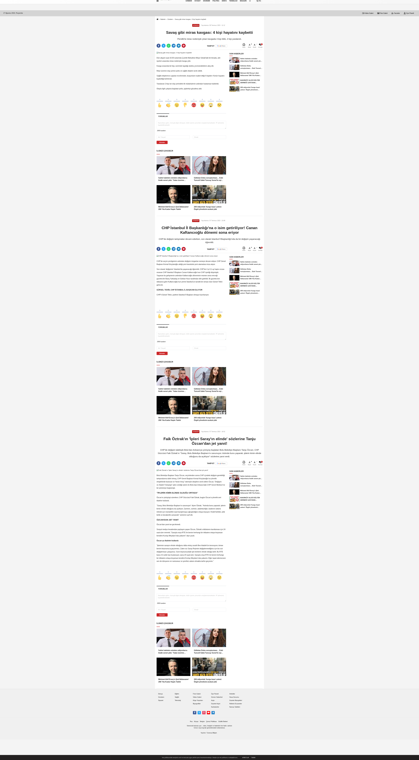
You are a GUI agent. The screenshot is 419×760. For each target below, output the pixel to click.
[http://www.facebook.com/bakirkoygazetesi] (194, 712)
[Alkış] (168, 101)
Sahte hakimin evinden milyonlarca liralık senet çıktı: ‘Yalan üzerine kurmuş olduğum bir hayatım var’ (172, 179)
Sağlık (177, 697)
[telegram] (174, 46)
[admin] (213, 712)
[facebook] (159, 46)
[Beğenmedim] (185, 101)
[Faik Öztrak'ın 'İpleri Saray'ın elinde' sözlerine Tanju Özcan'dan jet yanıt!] (182, 470)
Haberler (163, 19)
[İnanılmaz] (211, 101)
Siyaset (160, 700)
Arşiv (213, 700)
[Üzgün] (219, 101)
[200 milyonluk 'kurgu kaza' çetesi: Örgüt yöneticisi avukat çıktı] (209, 194)
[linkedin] (179, 46)
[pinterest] (184, 46)
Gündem (170, 19)
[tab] (163, 116)
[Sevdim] (177, 101)
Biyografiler (197, 703)
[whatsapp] (169, 46)
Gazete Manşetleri (235, 700)
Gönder (162, 142)
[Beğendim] (160, 101)
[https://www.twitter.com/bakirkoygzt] (199, 712)
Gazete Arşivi (215, 703)
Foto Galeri (383, 13)
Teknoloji (178, 700)
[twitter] (164, 46)
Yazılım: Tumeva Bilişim (209, 733)
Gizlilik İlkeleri (223, 721)
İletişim (202, 721)
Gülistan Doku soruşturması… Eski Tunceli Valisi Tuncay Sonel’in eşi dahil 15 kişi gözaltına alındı (208, 179)
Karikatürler (215, 707)
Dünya (160, 694)
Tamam (253, 757)
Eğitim (177, 694)
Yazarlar (396, 13)
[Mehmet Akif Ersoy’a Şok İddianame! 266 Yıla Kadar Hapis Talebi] (173, 194)
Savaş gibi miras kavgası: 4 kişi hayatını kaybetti (190, 19)
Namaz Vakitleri (234, 707)
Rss (191, 721)
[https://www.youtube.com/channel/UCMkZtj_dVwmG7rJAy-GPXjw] (208, 712)
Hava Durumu (234, 697)
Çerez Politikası (211, 721)
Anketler (232, 694)
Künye (196, 721)
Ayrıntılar (245, 757)
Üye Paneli (410, 13)
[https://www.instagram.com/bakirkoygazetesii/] (203, 712)
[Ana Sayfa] (157, 19)
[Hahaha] (202, 101)
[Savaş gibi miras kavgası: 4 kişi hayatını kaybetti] (174, 52)
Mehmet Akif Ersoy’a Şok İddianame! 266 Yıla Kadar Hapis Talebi (173, 208)
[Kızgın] (194, 101)
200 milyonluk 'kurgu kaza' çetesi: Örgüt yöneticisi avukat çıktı (208, 208)
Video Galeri (368, 13)
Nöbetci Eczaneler (235, 703)
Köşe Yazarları (198, 700)
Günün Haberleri (217, 697)
